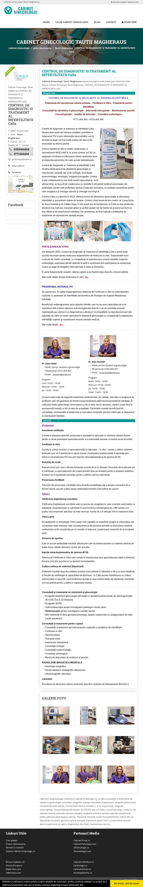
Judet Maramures (42, 48)
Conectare (130, 22)
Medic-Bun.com (13, 869)
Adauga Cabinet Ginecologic (125, 2)
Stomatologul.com (82, 851)
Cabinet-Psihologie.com (85, 844)
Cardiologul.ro (80, 865)
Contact (111, 22)
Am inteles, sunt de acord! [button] (126, 883)
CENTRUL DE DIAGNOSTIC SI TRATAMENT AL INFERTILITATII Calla (79, 73)
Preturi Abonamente (15, 844)
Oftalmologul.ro (81, 847)
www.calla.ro (17, 165)
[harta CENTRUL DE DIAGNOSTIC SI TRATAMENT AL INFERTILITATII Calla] (20, 184)
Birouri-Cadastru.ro (15, 861)
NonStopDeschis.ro (83, 872)
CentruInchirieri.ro (82, 869)
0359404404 (21, 149)
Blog (97, 22)
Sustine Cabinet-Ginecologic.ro (20, 851)
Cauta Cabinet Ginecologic (72, 22)
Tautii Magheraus (64, 48)
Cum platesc (12, 840)
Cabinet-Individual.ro (84, 861)
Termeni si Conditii (15, 847)
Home (46, 22)
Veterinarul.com (13, 872)
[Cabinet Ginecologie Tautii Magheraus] (20, 76)
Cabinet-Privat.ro (82, 840)
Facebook (15, 172)
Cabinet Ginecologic (19, 48)
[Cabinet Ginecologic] (22, 10)
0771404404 (21, 154)
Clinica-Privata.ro (14, 865)
